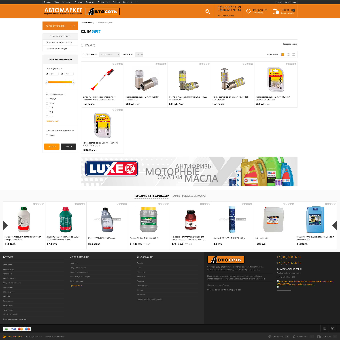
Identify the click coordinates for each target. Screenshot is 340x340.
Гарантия (90, 2)
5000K (52, 135)
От (47, 74)
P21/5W (53, 99)
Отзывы (116, 2)
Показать (52, 146)
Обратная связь (14, 336)
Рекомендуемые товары (80, 277)
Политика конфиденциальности (149, 299)
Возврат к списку (290, 44)
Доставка (79, 2)
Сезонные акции (76, 281)
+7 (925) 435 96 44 (34, 336)
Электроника (8, 301)
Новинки (73, 263)
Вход (279, 2)
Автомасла (7, 265)
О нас (57, 2)
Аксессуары (8, 305)
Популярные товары (78, 268)
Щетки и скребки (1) (56, 48)
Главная (47, 2)
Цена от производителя (79, 272)
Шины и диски (8, 292)
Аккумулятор (8, 269)
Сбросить (68, 146)
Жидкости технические (12, 283)
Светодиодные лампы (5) (59, 42)
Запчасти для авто (10, 314)
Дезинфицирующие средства (14, 319)
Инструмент (8, 287)
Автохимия (7, 274)
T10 (51, 108)
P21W (52, 103)
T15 (51, 112)
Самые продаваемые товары (189, 195)
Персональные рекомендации (152, 195)
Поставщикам (104, 2)
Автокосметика (9, 278)
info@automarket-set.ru (289, 269)
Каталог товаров (55, 25)
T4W (51, 117)
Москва (230, 16)
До (62, 74)
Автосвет (6, 296)
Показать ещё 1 (52, 121)
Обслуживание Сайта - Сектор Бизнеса (224, 290)
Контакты (127, 2)
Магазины (66, 2)
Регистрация (290, 2)
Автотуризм (8, 310)
